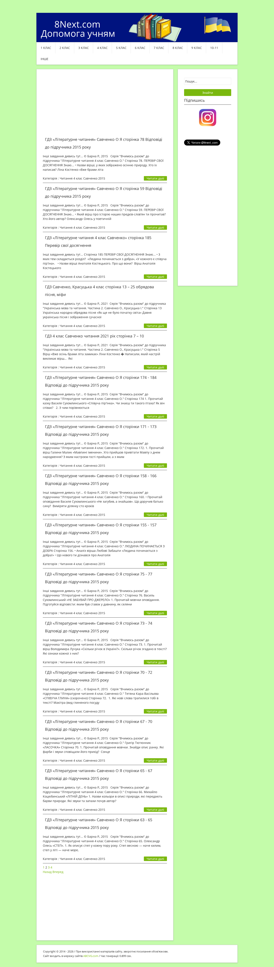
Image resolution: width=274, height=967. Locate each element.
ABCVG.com (90, 956)
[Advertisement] (105, 105)
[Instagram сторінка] (207, 117)
